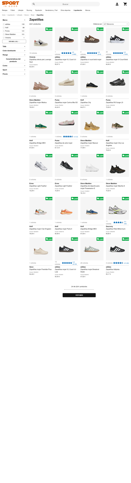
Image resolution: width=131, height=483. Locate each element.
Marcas (87, 10)
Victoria (32, 57)
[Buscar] (33, 4)
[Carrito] (125, 4)
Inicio (3, 15)
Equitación (38, 10)
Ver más (79, 295)
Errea (31, 183)
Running (29, 10)
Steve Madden (34, 100)
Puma (57, 100)
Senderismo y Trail (51, 10)
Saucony (109, 226)
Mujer (33, 15)
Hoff (82, 100)
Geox (31, 267)
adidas (57, 57)
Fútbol (13, 10)
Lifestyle (20, 10)
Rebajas (4, 10)
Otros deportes (65, 10)
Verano (26, 15)
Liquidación (78, 10)
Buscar (65, 4)
